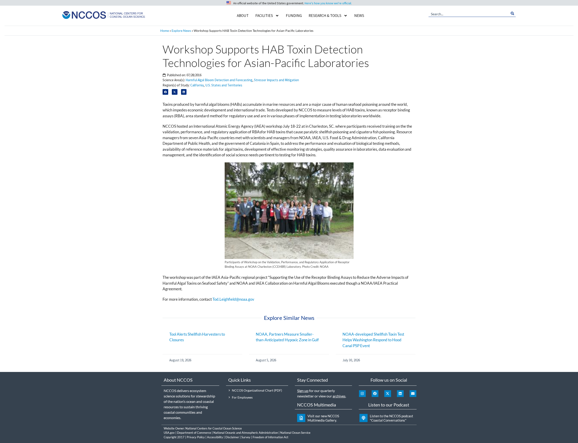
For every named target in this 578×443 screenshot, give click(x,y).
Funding (294, 15)
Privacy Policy (196, 437)
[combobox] (469, 13)
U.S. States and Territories (223, 85)
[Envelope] (413, 393)
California (197, 85)
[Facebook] (375, 393)
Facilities (264, 15)
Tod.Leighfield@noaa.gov (233, 299)
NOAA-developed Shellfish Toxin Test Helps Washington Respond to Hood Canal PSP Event (373, 340)
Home (164, 30)
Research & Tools (325, 15)
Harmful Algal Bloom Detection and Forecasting (219, 80)
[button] (165, 92)
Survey (245, 437)
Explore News (181, 30)
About (243, 15)
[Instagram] (362, 393)
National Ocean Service (295, 432)
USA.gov (169, 432)
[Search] (512, 13)
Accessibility (215, 437)
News (359, 15)
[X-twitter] (387, 393)
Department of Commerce (194, 432)
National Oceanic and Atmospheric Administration (245, 432)
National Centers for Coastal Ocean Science (213, 428)
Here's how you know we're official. (328, 3)
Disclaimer (232, 437)
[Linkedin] (400, 393)
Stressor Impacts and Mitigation (276, 80)
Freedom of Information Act (270, 437)
